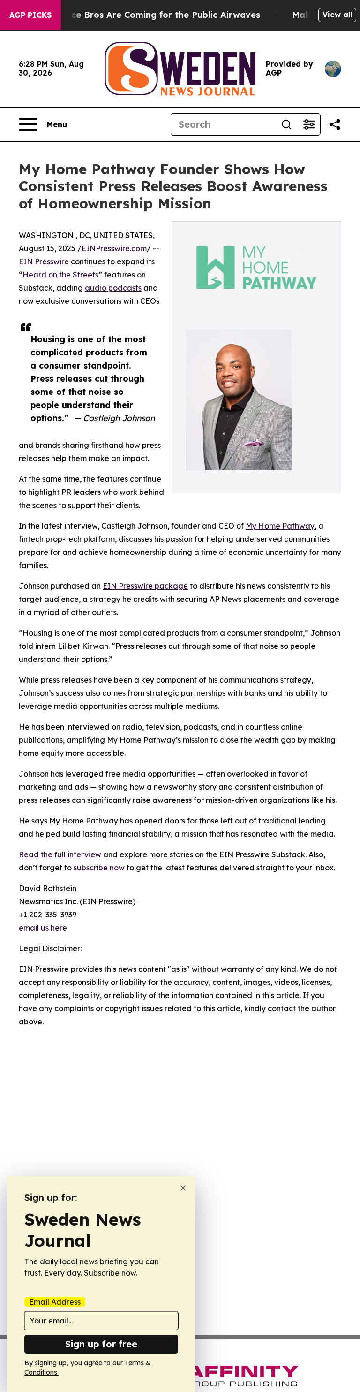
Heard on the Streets (60, 274)
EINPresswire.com (114, 248)
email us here (43, 927)
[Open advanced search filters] (309, 124)
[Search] (286, 124)
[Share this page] (334, 124)
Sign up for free (101, 1344)
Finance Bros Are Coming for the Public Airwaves (154, 14)
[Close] (183, 1188)
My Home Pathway (280, 526)
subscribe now (99, 867)
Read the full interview (60, 854)
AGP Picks (30, 15)
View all (337, 14)
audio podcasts (113, 287)
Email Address (55, 1302)
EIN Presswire (44, 261)
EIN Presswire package (145, 586)
